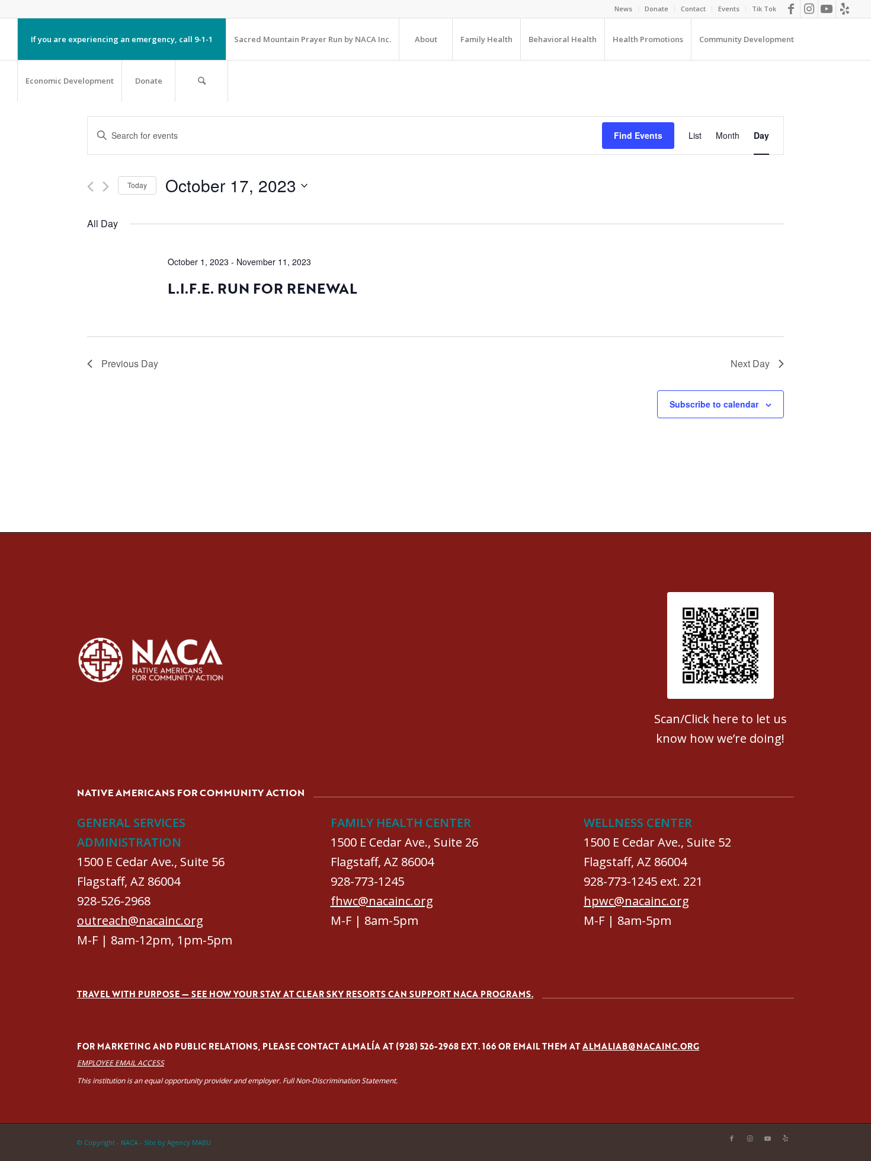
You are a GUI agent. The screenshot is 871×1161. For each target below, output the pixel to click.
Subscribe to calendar (714, 404)
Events (728, 8)
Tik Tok (764, 8)
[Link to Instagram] (809, 9)
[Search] (201, 80)
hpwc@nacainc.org (636, 901)
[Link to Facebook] (791, 9)
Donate (656, 8)
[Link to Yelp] (845, 9)
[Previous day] (90, 186)
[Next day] (106, 186)
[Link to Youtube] (826, 9)
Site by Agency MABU (177, 1142)
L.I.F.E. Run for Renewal (262, 288)
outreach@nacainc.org (140, 920)
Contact (693, 8)
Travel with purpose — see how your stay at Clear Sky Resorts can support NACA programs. (305, 994)
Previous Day (129, 363)
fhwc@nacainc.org (382, 901)
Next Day (750, 363)
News (623, 8)
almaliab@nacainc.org (640, 1046)
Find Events (638, 135)
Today (137, 185)
